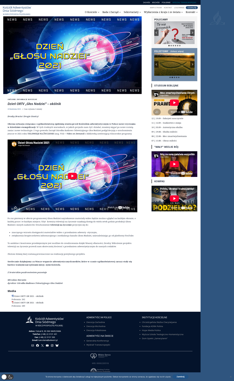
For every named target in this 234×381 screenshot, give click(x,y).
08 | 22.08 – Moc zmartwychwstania (169, 136)
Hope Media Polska (151, 330)
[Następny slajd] (192, 32)
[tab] (169, 45)
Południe (166, 2)
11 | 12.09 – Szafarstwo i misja (166, 122)
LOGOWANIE (179, 7)
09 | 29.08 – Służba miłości (164, 131)
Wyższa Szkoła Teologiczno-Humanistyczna (162, 334)
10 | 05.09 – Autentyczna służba (167, 127)
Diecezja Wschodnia (95, 326)
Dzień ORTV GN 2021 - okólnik (28, 296)
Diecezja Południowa (96, 330)
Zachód (146, 2)
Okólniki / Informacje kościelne (22, 99)
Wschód (156, 2)
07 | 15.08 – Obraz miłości (164, 140)
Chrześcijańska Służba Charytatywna (159, 322)
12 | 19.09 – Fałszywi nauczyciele (167, 118)
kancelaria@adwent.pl (48, 340)
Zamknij (180, 376)
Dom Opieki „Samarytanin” (155, 338)
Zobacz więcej (177, 51)
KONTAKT (168, 7)
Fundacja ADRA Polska (152, 326)
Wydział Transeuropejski (184, 2)
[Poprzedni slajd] (156, 64)
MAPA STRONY (156, 7)
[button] (7, 377)
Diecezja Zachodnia (95, 322)
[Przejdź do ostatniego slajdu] (156, 32)
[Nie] (230, 376)
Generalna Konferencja (97, 340)
